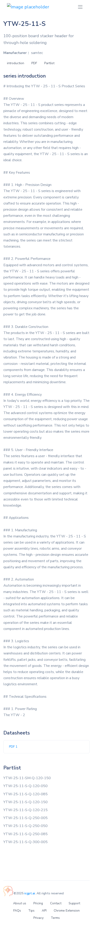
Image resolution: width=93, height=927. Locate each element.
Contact (55, 903)
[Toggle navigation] (80, 7)
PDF (34, 63)
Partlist (49, 63)
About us (19, 903)
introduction (15, 63)
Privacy (38, 918)
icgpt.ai (29, 893)
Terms (55, 918)
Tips (31, 910)
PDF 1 (13, 746)
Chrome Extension (67, 910)
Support (74, 903)
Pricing (38, 903)
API (44, 910)
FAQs (17, 910)
